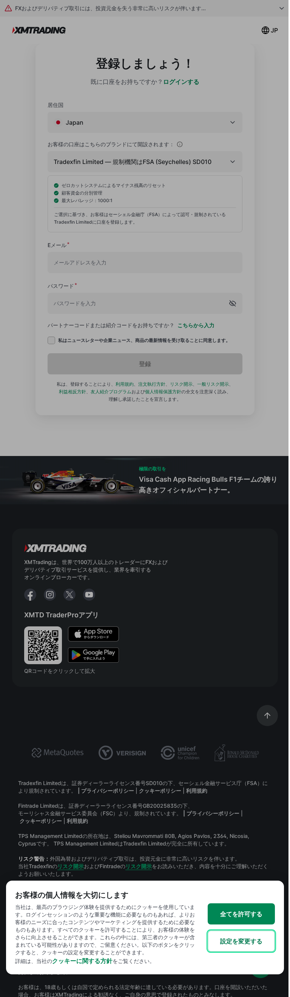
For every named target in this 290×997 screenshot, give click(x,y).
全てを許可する (241, 914)
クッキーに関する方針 (82, 961)
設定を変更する (241, 941)
